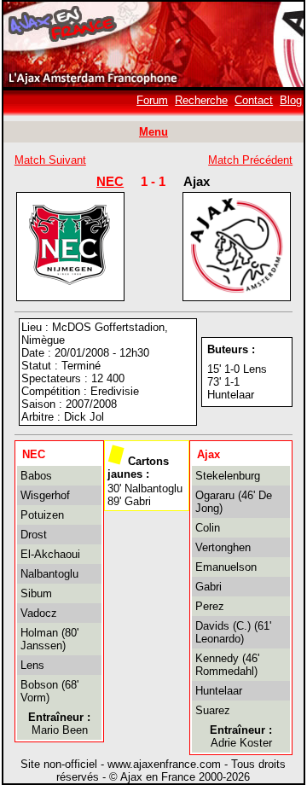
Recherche (201, 100)
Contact (254, 100)
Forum (152, 100)
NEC (110, 181)
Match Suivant (50, 160)
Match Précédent (250, 160)
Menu (153, 131)
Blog (291, 100)
